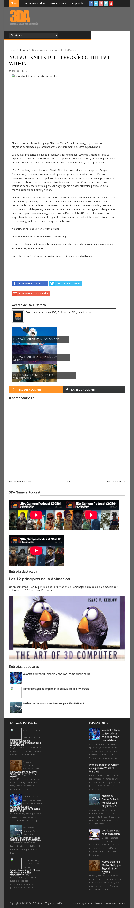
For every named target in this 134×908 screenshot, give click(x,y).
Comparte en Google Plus (33, 293)
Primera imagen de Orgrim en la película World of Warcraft (56, 688)
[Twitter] (96, 3)
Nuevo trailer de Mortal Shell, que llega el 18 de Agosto (23, 774)
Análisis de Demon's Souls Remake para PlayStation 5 (53, 703)
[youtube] (111, 3)
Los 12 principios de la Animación (39, 579)
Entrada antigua (116, 481)
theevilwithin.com (84, 256)
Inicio (70, 481)
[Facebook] (91, 3)
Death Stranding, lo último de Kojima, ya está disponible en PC (25, 872)
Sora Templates (92, 903)
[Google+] (101, 3)
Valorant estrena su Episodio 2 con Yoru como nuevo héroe (56, 674)
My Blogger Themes (115, 903)
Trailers (27, 70)
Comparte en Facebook (32, 283)
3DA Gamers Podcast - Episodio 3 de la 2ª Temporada (52, 3)
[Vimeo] (106, 3)
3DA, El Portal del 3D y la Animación (44, 903)
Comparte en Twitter (68, 283)
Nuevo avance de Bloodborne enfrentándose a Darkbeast (25, 743)
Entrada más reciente (21, 481)
